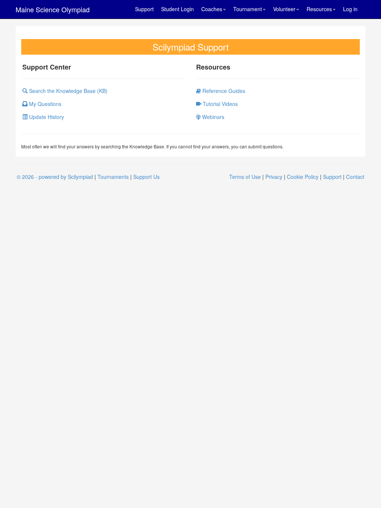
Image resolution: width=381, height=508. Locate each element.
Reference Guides (223, 90)
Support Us (146, 176)
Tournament (247, 9)
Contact (355, 176)
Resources (319, 9)
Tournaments (113, 176)
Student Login (177, 9)
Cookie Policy (302, 176)
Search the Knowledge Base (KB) (68, 90)
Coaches (211, 9)
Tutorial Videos (219, 103)
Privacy (273, 176)
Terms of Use (245, 176)
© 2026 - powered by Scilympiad (55, 176)
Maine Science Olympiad (53, 9)
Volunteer (284, 9)
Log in (350, 9)
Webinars (212, 116)
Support (144, 9)
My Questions (44, 103)
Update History (46, 116)
